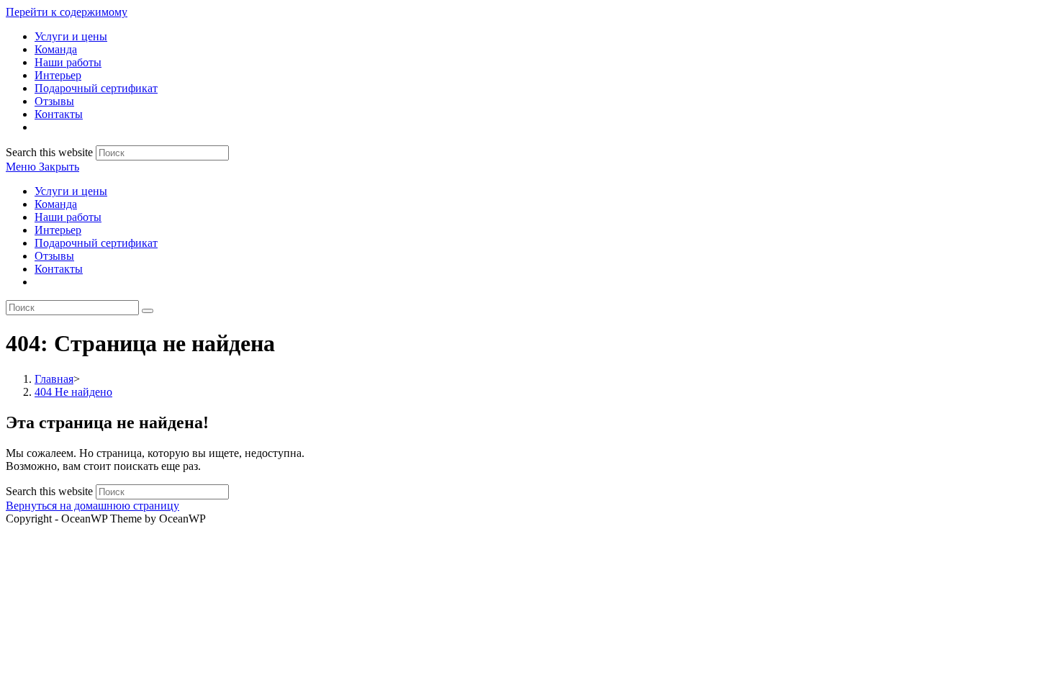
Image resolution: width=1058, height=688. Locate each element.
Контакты (59, 269)
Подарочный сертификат (96, 243)
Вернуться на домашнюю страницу (92, 505)
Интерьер (58, 230)
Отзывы (54, 256)
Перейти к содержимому (66, 12)
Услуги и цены (71, 191)
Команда (56, 204)
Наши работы (68, 217)
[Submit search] (147, 311)
